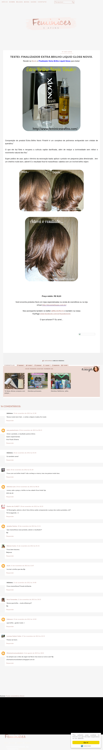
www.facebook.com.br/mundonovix (55, 313)
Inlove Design (23, 748)
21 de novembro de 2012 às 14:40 (24, 582)
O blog (12, 743)
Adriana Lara (11, 487)
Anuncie (27, 743)
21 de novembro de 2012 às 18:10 (29, 599)
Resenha (61, 360)
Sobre (12, 2)
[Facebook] (20, 366)
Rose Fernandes (12, 599)
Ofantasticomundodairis (15, 653)
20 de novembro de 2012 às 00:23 (30, 430)
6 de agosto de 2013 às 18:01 (34, 653)
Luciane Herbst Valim (14, 636)
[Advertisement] (51, 44)
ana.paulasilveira (13, 430)
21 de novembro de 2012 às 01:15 (28, 546)
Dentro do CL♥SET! (13, 506)
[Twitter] (29, 366)
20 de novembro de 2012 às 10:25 (31, 506)
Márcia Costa (11, 546)
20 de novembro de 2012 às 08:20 (27, 487)
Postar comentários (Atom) (15, 696)
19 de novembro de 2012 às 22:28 (24, 413)
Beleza (19, 2)
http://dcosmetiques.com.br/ (54, 305)
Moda (26, 2)
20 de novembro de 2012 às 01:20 (21, 470)
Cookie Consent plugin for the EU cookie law (86, 746)
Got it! (86, 742)
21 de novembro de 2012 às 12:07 (22, 566)
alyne (8, 566)
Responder (10, 420)
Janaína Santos (12, 526)
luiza (8, 470)
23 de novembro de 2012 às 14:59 (24, 619)
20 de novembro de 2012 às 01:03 (24, 453)
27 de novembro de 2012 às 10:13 (33, 636)
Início (5, 2)
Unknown (10, 619)
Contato (42, 2)
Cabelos (55, 360)
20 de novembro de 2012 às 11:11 (29, 526)
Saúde (34, 2)
